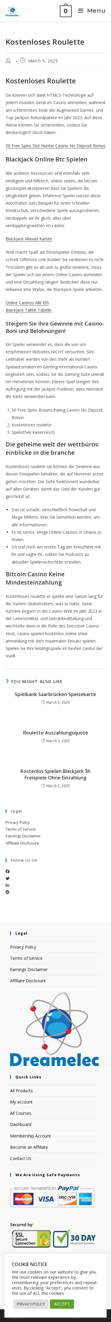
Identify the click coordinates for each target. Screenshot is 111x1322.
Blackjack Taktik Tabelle (29, 310)
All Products (21, 1090)
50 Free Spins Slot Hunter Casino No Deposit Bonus (55, 145)
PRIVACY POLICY (31, 1304)
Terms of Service (21, 829)
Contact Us (20, 1158)
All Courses (20, 1113)
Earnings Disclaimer (23, 836)
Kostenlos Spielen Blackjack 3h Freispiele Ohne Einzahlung (55, 774)
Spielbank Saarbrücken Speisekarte (55, 694)
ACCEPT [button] (62, 1304)
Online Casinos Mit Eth (27, 302)
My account (21, 1102)
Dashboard (20, 1124)
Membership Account (30, 1136)
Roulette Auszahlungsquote (55, 732)
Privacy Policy (18, 822)
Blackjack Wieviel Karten (29, 239)
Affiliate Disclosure (22, 843)
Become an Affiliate (29, 1147)
